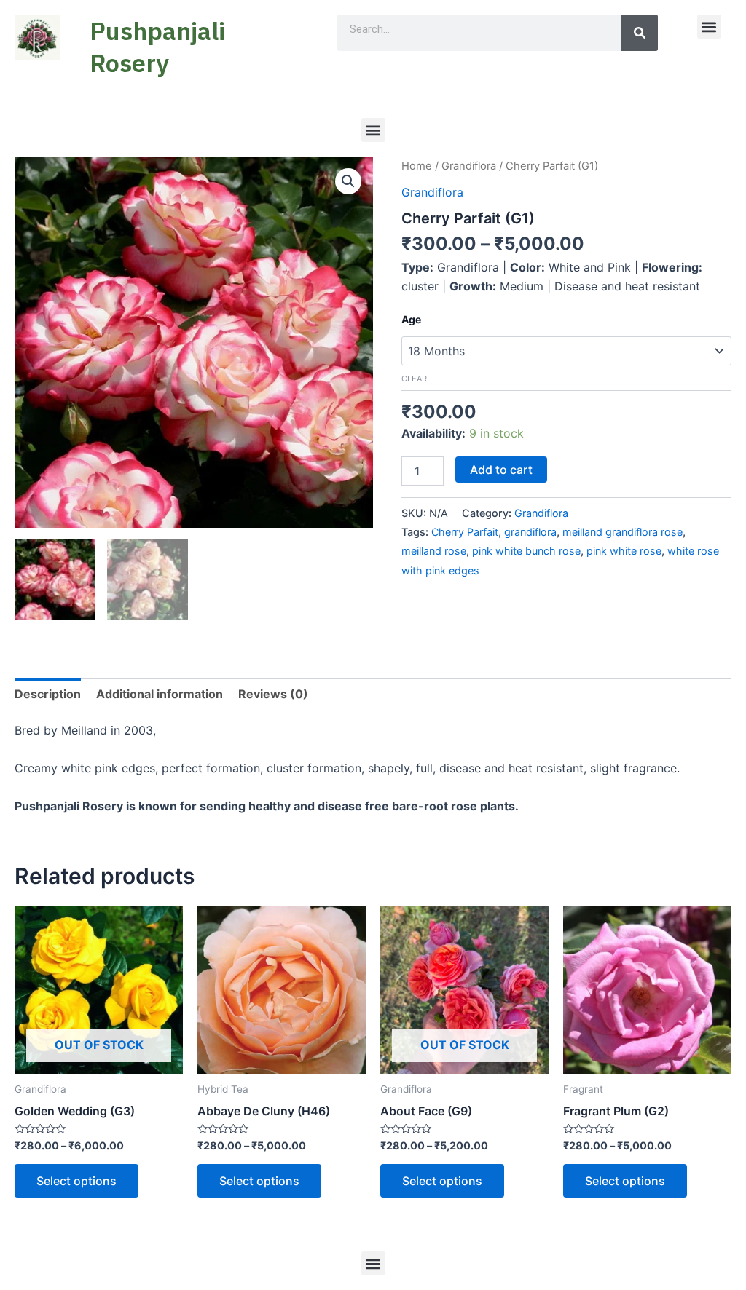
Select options (76, 1181)
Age (411, 319)
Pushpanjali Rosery (157, 47)
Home (416, 166)
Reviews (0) (273, 693)
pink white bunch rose (526, 551)
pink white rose (623, 551)
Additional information (159, 693)
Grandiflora (468, 166)
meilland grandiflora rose (622, 532)
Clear (414, 378)
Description (48, 693)
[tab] (48, 693)
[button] (709, 27)
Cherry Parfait (464, 532)
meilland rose (433, 551)
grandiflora (530, 532)
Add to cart (501, 469)
